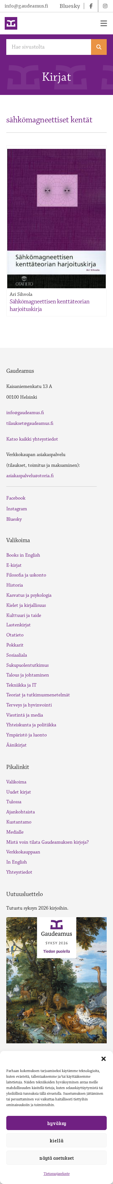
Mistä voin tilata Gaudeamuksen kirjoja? (47, 842)
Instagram (16, 509)
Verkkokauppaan (23, 852)
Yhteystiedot (19, 872)
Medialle (15, 832)
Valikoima (16, 782)
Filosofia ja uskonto (26, 575)
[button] (103, 1059)
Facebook (15, 498)
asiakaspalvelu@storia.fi (30, 476)
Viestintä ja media (24, 715)
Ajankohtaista (20, 812)
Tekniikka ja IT (21, 685)
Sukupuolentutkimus (27, 665)
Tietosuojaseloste (57, 1173)
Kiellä (56, 1140)
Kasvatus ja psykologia (28, 595)
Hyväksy (56, 1123)
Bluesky (14, 519)
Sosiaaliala (16, 655)
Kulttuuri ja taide (23, 615)
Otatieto (15, 635)
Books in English (23, 555)
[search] (99, 47)
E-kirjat (14, 565)
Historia (14, 585)
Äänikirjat (16, 745)
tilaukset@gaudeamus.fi (29, 423)
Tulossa (13, 802)
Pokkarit (15, 645)
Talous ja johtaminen (27, 675)
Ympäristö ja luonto (26, 735)
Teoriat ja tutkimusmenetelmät (38, 695)
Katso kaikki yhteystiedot (32, 439)
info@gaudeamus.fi (26, 6)
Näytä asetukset (56, 1158)
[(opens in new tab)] (56, 980)
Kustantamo (18, 822)
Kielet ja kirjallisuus (26, 605)
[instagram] (105, 6)
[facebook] (91, 6)
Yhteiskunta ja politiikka (31, 725)
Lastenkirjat (18, 625)
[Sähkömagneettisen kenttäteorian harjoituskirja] (56, 218)
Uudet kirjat (18, 792)
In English (16, 862)
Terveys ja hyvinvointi (29, 705)
